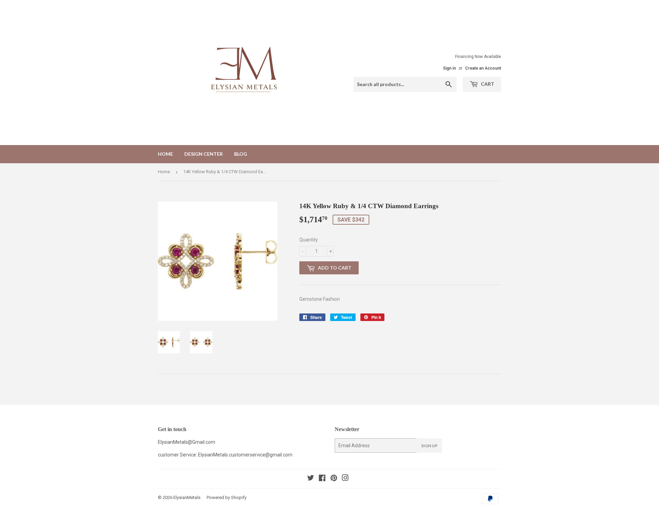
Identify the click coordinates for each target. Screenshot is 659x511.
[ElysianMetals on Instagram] (345, 479)
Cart (487, 84)
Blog (240, 154)
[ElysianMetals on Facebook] (322, 479)
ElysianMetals (186, 497)
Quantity (308, 239)
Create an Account (483, 68)
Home (165, 154)
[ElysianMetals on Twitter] (310, 479)
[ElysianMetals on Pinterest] (333, 479)
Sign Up (429, 445)
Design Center (203, 154)
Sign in (449, 68)
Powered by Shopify (226, 497)
